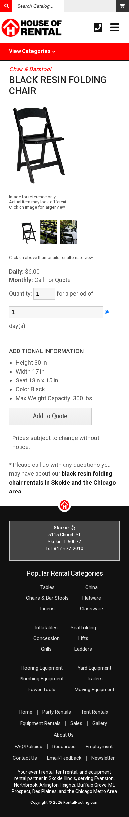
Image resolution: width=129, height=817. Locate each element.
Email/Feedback (64, 758)
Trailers (95, 679)
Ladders (83, 649)
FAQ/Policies (28, 746)
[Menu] (114, 27)
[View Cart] (122, 6)
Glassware (91, 609)
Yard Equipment (94, 668)
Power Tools (41, 689)
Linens (47, 609)
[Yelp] (73, 527)
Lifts (83, 638)
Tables (47, 587)
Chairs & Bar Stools (47, 598)
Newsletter (103, 758)
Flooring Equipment (42, 668)
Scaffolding (83, 628)
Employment (99, 746)
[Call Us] (98, 27)
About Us (64, 735)
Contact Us (25, 758)
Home (25, 712)
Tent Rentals (94, 712)
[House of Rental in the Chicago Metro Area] (13, 28)
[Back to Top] (64, 509)
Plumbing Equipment (42, 679)
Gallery (99, 723)
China (91, 587)
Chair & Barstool (30, 69)
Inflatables (46, 628)
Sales (76, 723)
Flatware (91, 598)
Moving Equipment (94, 689)
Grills (46, 649)
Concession (46, 638)
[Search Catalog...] (6, 6)
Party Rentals (56, 712)
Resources (64, 746)
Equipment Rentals (40, 723)
